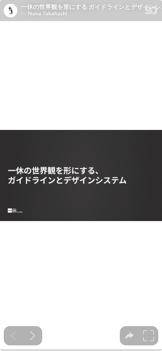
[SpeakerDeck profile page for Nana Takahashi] (10, 11)
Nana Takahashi (47, 13)
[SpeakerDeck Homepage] (151, 11)
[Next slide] (32, 335)
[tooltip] (129, 335)
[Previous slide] (13, 335)
